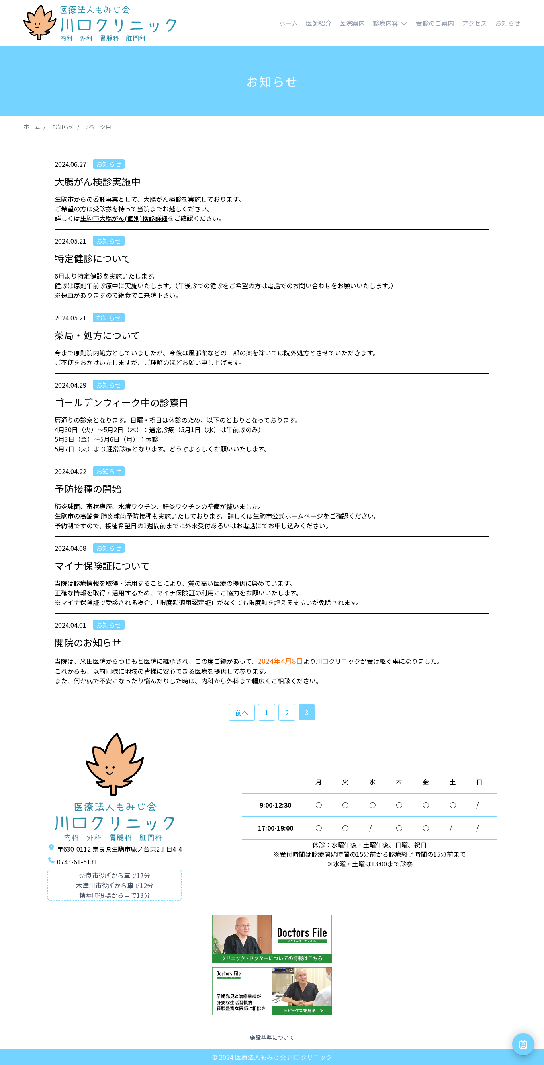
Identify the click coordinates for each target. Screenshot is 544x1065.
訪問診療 (374, 130)
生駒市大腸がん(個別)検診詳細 (124, 218)
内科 (368, 41)
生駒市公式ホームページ (288, 516)
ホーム (288, 23)
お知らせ (508, 23)
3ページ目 (98, 127)
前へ (241, 712)
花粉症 (371, 92)
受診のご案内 (435, 23)
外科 (368, 54)
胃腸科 (371, 66)
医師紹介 (318, 23)
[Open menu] (523, 1044)
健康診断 (374, 117)
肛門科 (371, 79)
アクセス (474, 23)
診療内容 (385, 23)
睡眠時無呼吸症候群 (390, 104)
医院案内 (352, 23)
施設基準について (272, 1037)
